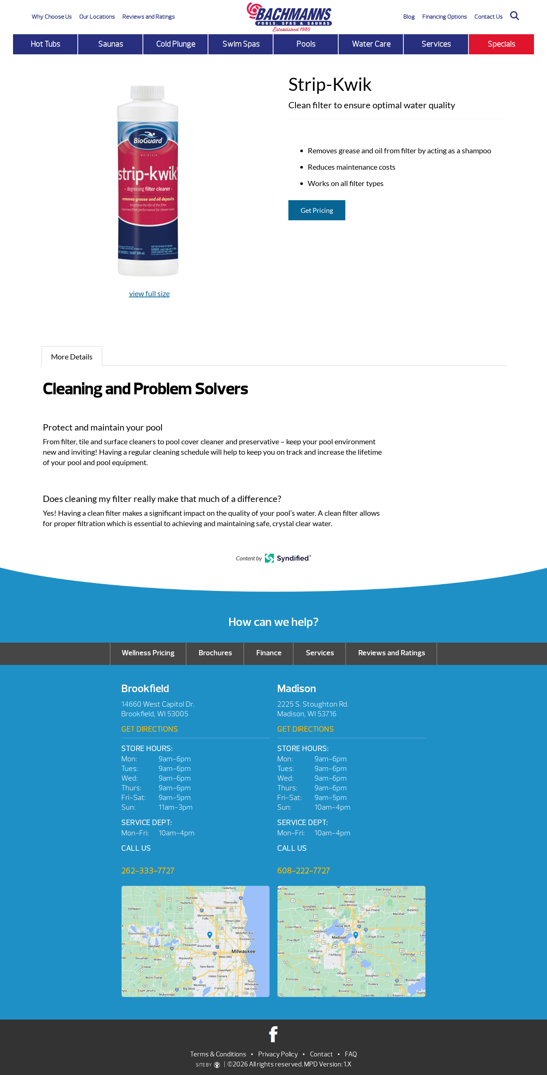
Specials (501, 44)
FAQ (351, 1054)
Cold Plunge (175, 44)
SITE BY (204, 1065)
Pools (306, 44)
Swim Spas (241, 44)
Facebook (273, 1034)
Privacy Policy (278, 1054)
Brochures (215, 653)
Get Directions (149, 729)
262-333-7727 (148, 871)
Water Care (371, 44)
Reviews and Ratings (148, 16)
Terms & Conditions (218, 1054)
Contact (321, 1054)
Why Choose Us (52, 16)
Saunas (110, 44)
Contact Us (488, 16)
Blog (409, 16)
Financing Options (444, 16)
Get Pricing (317, 210)
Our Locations (97, 16)
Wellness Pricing (148, 653)
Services (436, 44)
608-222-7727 (303, 871)
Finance (269, 653)
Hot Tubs (45, 44)
